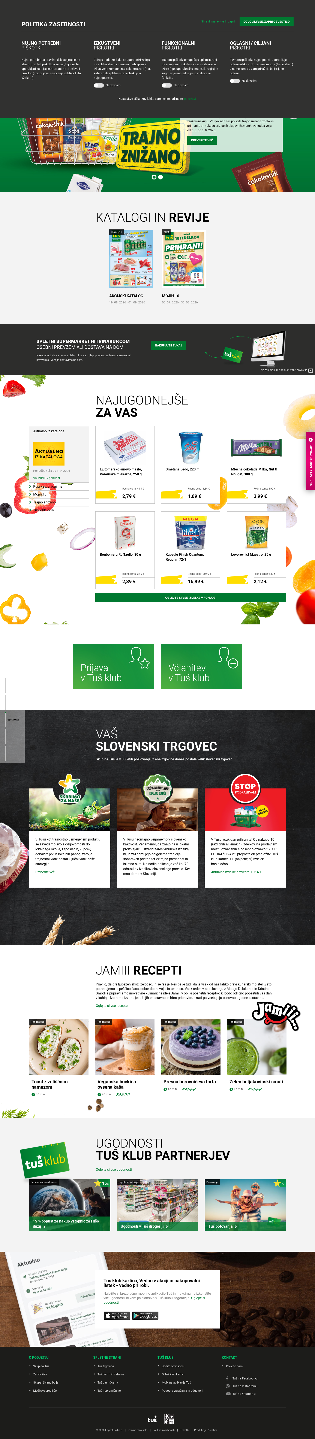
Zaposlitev (40, 1374)
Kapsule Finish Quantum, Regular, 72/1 (185, 556)
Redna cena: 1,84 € (199, 488)
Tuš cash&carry (108, 1382)
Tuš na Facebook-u (245, 1378)
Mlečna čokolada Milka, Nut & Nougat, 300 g (254, 471)
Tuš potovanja (220, 1226)
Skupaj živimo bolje (45, 1382)
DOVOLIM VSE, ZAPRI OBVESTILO (266, 21)
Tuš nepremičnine (109, 1390)
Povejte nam (234, 1366)
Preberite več (45, 872)
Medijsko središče (45, 1390)
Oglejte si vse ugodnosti (114, 1169)
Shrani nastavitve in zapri (218, 21)
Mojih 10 (170, 296)
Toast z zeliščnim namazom (50, 1084)
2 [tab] (160, 177)
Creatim (212, 1430)
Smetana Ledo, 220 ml (183, 469)
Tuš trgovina (106, 1366)
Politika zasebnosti (164, 1430)
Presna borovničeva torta (190, 1081)
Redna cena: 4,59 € (133, 488)
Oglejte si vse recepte (112, 1006)
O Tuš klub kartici (173, 1374)
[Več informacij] (114, 667)
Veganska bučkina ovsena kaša (117, 1084)
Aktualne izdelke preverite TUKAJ (236, 872)
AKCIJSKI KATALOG (126, 296)
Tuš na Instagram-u (245, 1386)
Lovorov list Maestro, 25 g (251, 554)
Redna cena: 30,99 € (199, 573)
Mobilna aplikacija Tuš (176, 1382)
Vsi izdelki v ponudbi (46, 478)
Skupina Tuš (41, 1366)
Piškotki (184, 1430)
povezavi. (190, 98)
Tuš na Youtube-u (244, 1394)
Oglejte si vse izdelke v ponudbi (190, 597)
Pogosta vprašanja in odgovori (182, 1390)
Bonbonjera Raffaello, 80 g (120, 554)
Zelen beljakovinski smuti (256, 1081)
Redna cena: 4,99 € (265, 488)
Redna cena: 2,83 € (265, 573)
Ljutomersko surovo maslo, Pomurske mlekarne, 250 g (121, 471)
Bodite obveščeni (173, 1366)
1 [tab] (154, 177)
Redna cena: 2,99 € (133, 573)
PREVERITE (199, 135)
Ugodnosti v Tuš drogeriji (142, 1226)
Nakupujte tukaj (168, 345)
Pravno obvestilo (137, 1430)
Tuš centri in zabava (111, 1374)
